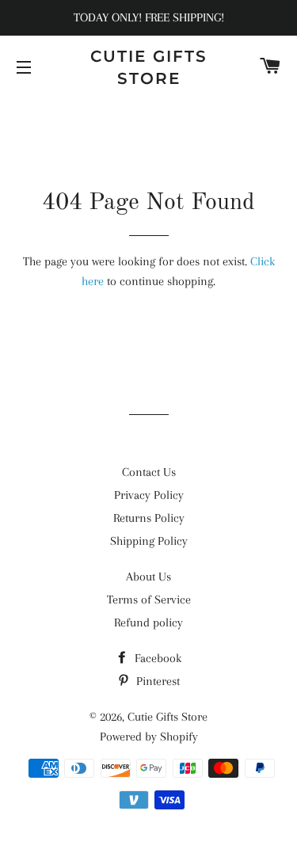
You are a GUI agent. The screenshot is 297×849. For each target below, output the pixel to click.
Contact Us (149, 472)
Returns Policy (149, 518)
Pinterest (156, 681)
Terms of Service (149, 599)
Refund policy (148, 622)
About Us (148, 576)
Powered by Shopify (149, 736)
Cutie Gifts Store (149, 67)
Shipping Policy (149, 541)
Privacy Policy (149, 495)
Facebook (156, 658)
